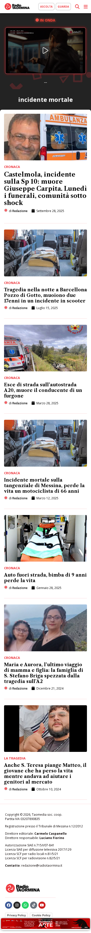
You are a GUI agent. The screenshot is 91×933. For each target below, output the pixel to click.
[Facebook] (8, 905)
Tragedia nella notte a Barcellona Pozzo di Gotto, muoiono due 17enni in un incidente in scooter (45, 295)
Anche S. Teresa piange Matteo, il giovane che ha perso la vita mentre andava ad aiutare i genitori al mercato (45, 774)
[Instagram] (16, 905)
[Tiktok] (33, 905)
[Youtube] (42, 905)
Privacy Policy (16, 915)
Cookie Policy (41, 915)
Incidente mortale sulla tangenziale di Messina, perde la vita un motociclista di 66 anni (44, 485)
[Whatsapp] (25, 905)
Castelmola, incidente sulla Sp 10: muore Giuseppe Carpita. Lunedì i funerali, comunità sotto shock (45, 188)
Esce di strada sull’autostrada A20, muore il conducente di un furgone (43, 390)
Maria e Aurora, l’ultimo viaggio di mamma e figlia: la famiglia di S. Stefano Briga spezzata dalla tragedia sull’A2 (43, 673)
